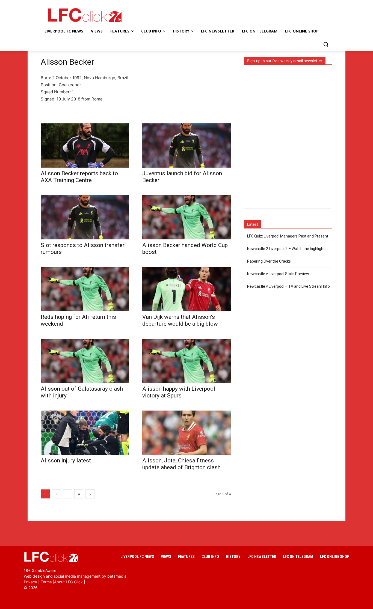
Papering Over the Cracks (269, 261)
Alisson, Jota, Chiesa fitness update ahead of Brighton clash (181, 464)
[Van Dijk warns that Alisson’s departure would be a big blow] (186, 289)
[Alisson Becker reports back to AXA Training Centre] (85, 145)
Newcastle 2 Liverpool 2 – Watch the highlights (287, 248)
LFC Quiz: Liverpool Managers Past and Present (287, 236)
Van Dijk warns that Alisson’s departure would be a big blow (180, 320)
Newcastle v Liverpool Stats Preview (278, 274)
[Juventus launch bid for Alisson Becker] (186, 145)
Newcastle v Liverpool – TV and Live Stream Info (288, 286)
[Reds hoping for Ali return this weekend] (85, 289)
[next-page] (90, 493)
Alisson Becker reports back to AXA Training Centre (79, 176)
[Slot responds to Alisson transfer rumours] (85, 217)
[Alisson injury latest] (85, 433)
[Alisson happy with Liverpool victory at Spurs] (186, 361)
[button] (325, 44)
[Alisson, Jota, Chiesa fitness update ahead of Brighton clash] (186, 433)
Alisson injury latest (66, 460)
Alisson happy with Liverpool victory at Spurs (178, 392)
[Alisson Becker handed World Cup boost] (186, 217)
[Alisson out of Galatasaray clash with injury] (85, 361)
